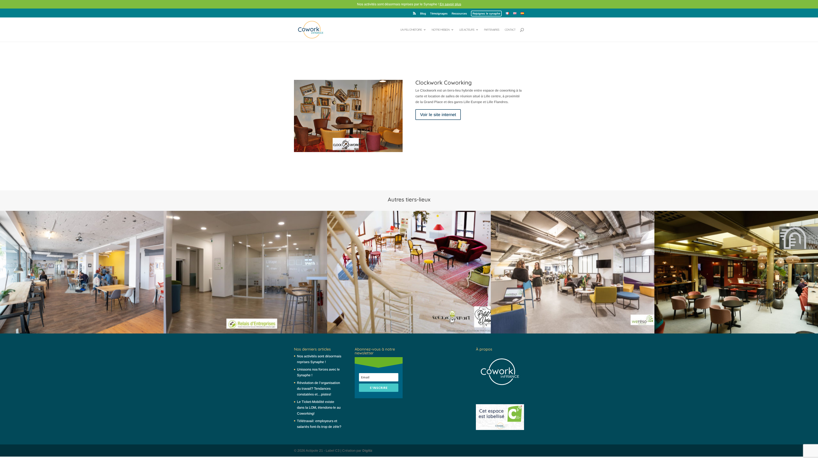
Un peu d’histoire (411, 29)
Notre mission (440, 29)
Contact (510, 29)
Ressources (459, 13)
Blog (423, 13)
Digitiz (367, 450)
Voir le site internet (438, 114)
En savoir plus (450, 4)
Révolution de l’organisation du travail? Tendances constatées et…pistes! (318, 388)
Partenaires (491, 29)
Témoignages (439, 13)
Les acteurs (466, 29)
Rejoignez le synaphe (486, 13)
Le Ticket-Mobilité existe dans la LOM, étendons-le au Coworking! (319, 407)
